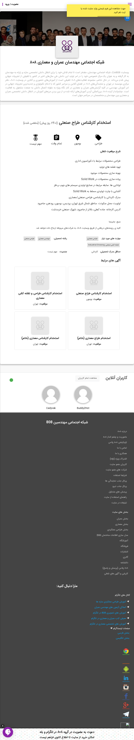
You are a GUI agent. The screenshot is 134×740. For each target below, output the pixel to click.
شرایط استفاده (120, 475)
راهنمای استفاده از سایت (115, 497)
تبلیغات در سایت (119, 503)
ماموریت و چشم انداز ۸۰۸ (115, 437)
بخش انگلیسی (122, 638)
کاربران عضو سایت (118, 464)
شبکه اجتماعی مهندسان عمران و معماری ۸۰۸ (67, 62)
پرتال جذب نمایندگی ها (116, 481)
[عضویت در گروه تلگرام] (125, 715)
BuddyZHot (83, 408)
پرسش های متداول (118, 492)
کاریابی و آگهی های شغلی (116, 574)
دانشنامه (124, 563)
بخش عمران (122, 519)
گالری (125, 557)
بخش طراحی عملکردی (117, 530)
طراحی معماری (92, 238)
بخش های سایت (120, 512)
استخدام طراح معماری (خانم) (93, 338)
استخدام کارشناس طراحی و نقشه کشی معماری (40, 296)
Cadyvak (51, 408)
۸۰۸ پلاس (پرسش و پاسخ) (115, 568)
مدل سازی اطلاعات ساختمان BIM (112, 535)
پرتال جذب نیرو (120, 486)
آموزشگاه (124, 541)
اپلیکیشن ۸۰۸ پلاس (117, 442)
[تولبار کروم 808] (125, 652)
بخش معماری (121, 524)
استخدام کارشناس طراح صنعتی (94, 293)
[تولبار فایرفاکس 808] (125, 661)
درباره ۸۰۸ (122, 431)
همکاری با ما (121, 453)
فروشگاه (124, 546)
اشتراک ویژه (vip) (118, 459)
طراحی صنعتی (29, 238)
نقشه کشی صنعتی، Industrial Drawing (103, 245)
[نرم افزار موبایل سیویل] (125, 670)
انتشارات (124, 552)
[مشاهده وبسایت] (127, 18)
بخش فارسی (123, 633)
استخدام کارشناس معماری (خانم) (40, 338)
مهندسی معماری (44, 238)
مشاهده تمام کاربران (87, 378)
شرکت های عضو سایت (116, 470)
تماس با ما (122, 448)
